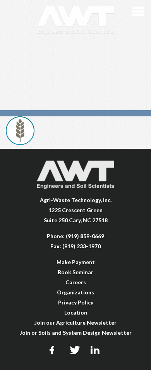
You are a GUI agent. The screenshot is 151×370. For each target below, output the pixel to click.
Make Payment (76, 262)
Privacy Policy (75, 302)
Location (75, 312)
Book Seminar (75, 272)
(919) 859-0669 (85, 236)
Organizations (75, 292)
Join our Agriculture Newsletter (75, 322)
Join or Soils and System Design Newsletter (76, 332)
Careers (75, 282)
